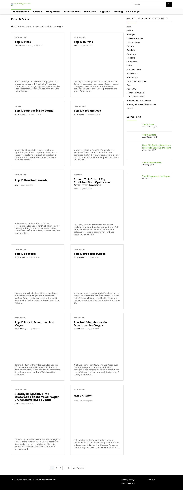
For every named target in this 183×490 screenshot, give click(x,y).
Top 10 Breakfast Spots (89, 254)
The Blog (78, 175)
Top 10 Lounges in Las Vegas (34, 110)
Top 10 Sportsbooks (151, 162)
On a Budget (133, 11)
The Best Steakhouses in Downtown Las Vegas (90, 323)
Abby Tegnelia (20, 114)
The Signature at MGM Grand (141, 104)
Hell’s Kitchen (83, 395)
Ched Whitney (20, 329)
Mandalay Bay (134, 69)
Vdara (130, 108)
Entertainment (72, 11)
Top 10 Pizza (23, 42)
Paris (129, 85)
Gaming (118, 11)
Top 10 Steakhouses (87, 110)
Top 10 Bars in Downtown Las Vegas (34, 323)
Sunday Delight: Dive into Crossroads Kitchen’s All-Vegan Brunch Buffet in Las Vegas (37, 397)
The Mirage (132, 77)
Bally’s (130, 30)
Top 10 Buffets (83, 42)
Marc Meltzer (78, 329)
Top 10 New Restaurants (31, 180)
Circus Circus (133, 42)
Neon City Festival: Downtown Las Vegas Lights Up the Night (156, 146)
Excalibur (131, 50)
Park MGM (131, 88)
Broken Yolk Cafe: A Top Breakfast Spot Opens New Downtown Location (92, 182)
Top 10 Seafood (25, 254)
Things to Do (53, 11)
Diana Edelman (21, 45)
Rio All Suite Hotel (135, 96)
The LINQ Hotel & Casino (139, 100)
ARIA (129, 26)
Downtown (90, 11)
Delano (130, 46)
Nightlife (105, 11)
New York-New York (136, 81)
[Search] (169, 4)
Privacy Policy (128, 479)
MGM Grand (132, 73)
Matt (75, 45)
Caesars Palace (135, 38)
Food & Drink (20, 11)
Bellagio (131, 34)
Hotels (36, 11)
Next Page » (78, 468)
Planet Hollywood (135, 92)
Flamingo (131, 53)
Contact (152, 479)
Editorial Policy (128, 483)
